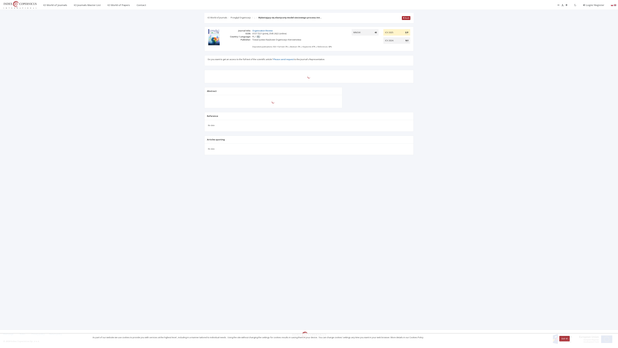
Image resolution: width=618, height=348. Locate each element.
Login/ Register (595, 5)
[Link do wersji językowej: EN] (615, 4)
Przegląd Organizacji (241, 17)
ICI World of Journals (217, 17)
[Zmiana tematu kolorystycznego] (575, 5)
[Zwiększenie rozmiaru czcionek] (568, 5)
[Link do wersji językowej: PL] (612, 4)
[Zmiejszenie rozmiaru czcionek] (557, 5)
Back (406, 17)
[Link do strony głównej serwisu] (20, 4)
